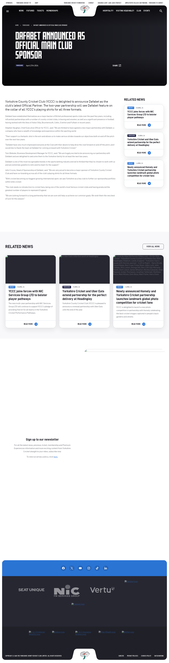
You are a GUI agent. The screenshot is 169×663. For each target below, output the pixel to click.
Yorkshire (26, 25)
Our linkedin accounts (105, 568)
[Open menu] (7, 11)
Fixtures (30, 11)
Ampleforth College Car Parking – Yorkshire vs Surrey (144, 3)
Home (17, 25)
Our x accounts (71, 568)
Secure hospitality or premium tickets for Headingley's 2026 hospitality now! (144, 204)
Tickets (40, 11)
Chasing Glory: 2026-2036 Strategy (109, 3)
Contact (91, 3)
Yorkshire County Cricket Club (84, 9)
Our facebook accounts (63, 568)
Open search (161, 11)
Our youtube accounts (80, 568)
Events (147, 11)
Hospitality (108, 11)
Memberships (52, 11)
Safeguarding (159, 656)
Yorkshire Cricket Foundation (74, 3)
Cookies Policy (146, 656)
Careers (121, 656)
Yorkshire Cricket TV (23, 3)
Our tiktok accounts (97, 568)
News (21, 11)
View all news (153, 246)
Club (139, 11)
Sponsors (9, 3)
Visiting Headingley (125, 11)
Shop (36, 3)
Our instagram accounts (88, 568)
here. (56, 457)
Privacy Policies (132, 656)
